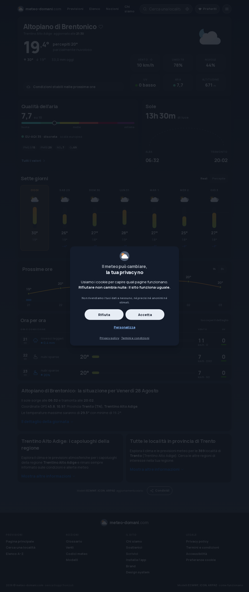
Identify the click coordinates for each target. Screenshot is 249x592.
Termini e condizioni (135, 338)
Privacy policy (109, 338)
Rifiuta (104, 314)
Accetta (145, 314)
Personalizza (124, 327)
